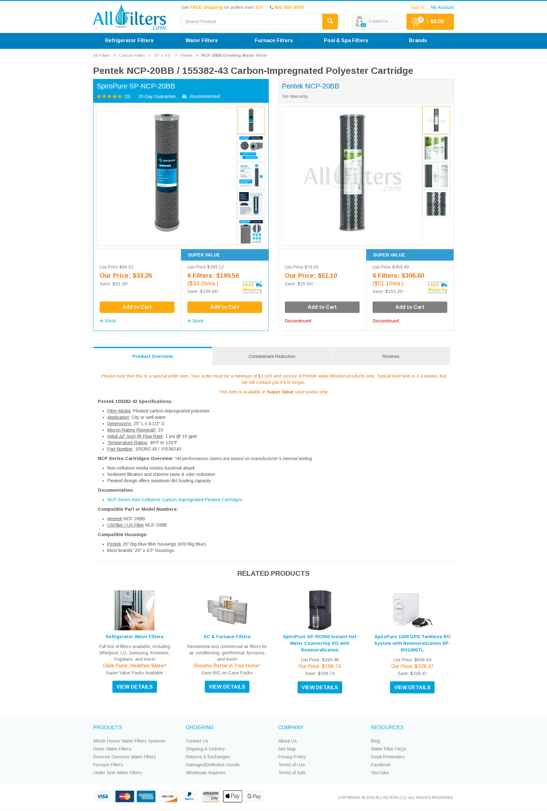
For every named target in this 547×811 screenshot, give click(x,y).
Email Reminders (388, 756)
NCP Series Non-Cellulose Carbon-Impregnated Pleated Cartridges (174, 499)
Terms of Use (291, 764)
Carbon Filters (132, 55)
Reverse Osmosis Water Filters (124, 756)
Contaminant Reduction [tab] (271, 356)
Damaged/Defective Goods (213, 764)
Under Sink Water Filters (117, 772)
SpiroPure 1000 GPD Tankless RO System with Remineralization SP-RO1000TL (412, 643)
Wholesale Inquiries (206, 772)
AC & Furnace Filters (227, 636)
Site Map (287, 748)
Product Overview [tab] (152, 356)
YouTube (380, 772)
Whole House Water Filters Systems (129, 740)
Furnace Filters (108, 764)
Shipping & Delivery (205, 748)
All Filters (101, 55)
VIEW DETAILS (134, 687)
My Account (442, 7)
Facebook (381, 764)
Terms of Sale (292, 772)
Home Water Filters (112, 748)
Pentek (186, 55)
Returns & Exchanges (208, 756)
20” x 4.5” (163, 55)
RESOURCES (387, 727)
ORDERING (200, 727)
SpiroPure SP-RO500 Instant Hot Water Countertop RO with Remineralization (319, 643)
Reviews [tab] (390, 356)
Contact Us (197, 740)
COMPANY (291, 727)
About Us (287, 740)
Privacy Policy (292, 756)
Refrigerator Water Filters (135, 636)
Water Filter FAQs (388, 748)
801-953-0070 (289, 7)
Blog (375, 740)
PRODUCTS (107, 727)
